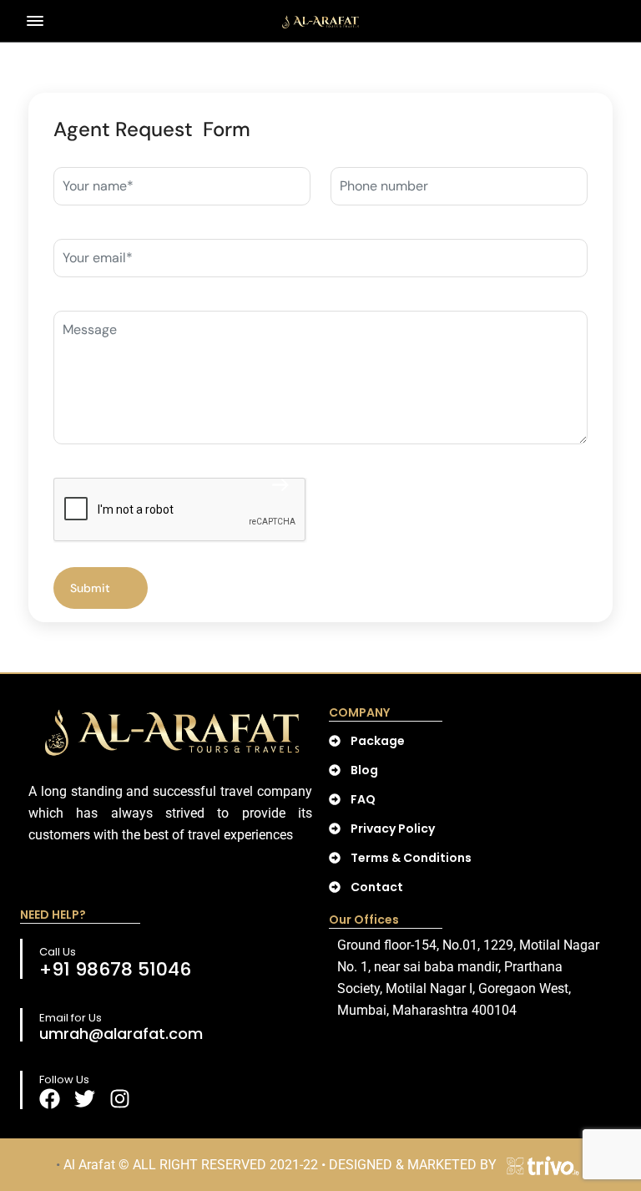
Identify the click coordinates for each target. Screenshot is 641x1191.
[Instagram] (119, 1098)
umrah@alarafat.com (121, 1033)
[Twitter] (84, 1098)
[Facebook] (49, 1098)
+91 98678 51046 (115, 969)
